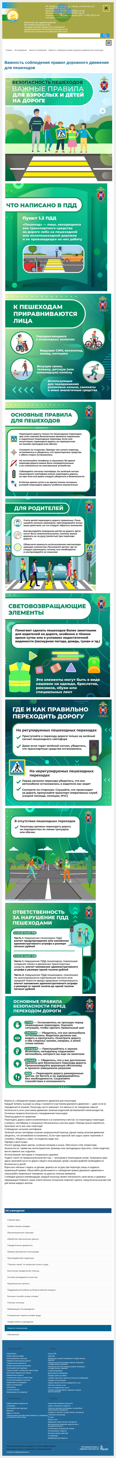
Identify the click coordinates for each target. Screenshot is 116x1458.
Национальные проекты (18, 1283)
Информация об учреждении (20, 1309)
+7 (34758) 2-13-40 (76, 11)
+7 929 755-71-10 (91, 15)
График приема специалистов (17, 1403)
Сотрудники (11, 1406)
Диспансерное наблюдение (57, 1373)
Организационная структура (20, 1232)
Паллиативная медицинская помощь (61, 1428)
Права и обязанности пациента (59, 1406)
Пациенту (54, 1398)
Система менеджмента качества (22, 1277)
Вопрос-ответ (53, 1419)
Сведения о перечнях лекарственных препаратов (66, 1412)
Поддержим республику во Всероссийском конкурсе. (31, 1290)
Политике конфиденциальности (18, 1452)
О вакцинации (53, 1435)
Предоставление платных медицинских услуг (64, 1383)
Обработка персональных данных (23, 1239)
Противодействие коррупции (20, 1258)
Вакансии (10, 1410)
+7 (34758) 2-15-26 (75, 13)
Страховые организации (56, 1415)
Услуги (53, 1348)
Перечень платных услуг (57, 1385)
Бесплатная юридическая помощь (23, 1271)
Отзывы (51, 1417)
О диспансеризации (55, 1371)
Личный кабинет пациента (57, 1431)
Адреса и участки (13, 1413)
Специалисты (14, 1398)
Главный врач (13, 1220)
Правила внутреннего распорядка (23, 1252)
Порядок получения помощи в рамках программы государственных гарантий (66, 1363)
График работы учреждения (20, 1322)
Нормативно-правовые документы (60, 1403)
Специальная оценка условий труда (24, 1315)
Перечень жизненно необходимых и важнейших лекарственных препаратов (65, 1409)
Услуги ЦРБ (52, 1353)
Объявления (13, 1334)
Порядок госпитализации (57, 1380)
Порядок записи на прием (57, 1375)
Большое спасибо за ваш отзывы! (22, 1296)
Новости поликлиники (17, 1328)
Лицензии (51, 1356)
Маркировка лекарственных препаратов (62, 1422)
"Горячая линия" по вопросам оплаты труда (27, 1264)
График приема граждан (18, 1226)
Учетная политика (15, 1302)
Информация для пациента (57, 1438)
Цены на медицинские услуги (58, 1387)
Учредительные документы (20, 1245)
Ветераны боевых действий (58, 1433)
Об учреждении (15, 1348)
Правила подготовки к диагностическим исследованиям (68, 1378)
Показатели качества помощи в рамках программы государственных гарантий (66, 1367)
